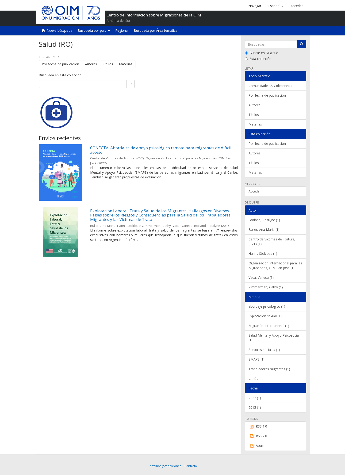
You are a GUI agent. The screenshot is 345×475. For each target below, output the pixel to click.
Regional (121, 30)
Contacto (190, 466)
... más (253, 378)
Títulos (108, 64)
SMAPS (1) (256, 359)
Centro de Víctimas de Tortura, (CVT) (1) (272, 241)
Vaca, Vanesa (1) (261, 277)
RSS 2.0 (261, 436)
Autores (91, 64)
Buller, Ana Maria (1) (264, 229)
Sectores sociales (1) (264, 349)
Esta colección (260, 58)
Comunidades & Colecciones (270, 85)
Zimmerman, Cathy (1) (266, 287)
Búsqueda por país (93, 30)
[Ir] (301, 44)
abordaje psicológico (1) (267, 306)
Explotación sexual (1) (265, 316)
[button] (276, 6)
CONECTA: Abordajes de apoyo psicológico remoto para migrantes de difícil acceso (160, 150)
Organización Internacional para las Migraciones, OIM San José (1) (275, 265)
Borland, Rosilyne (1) (264, 220)
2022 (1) (255, 398)
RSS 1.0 (261, 426)
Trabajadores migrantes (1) (269, 369)
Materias (125, 64)
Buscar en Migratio (263, 53)
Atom (260, 445)
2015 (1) (255, 407)
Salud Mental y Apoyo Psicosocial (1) (274, 337)
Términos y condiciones (164, 466)
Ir (131, 84)
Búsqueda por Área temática (155, 30)
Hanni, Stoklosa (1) (263, 253)
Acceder (255, 191)
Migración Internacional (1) (269, 325)
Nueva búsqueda (59, 30)
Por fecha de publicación (60, 64)
